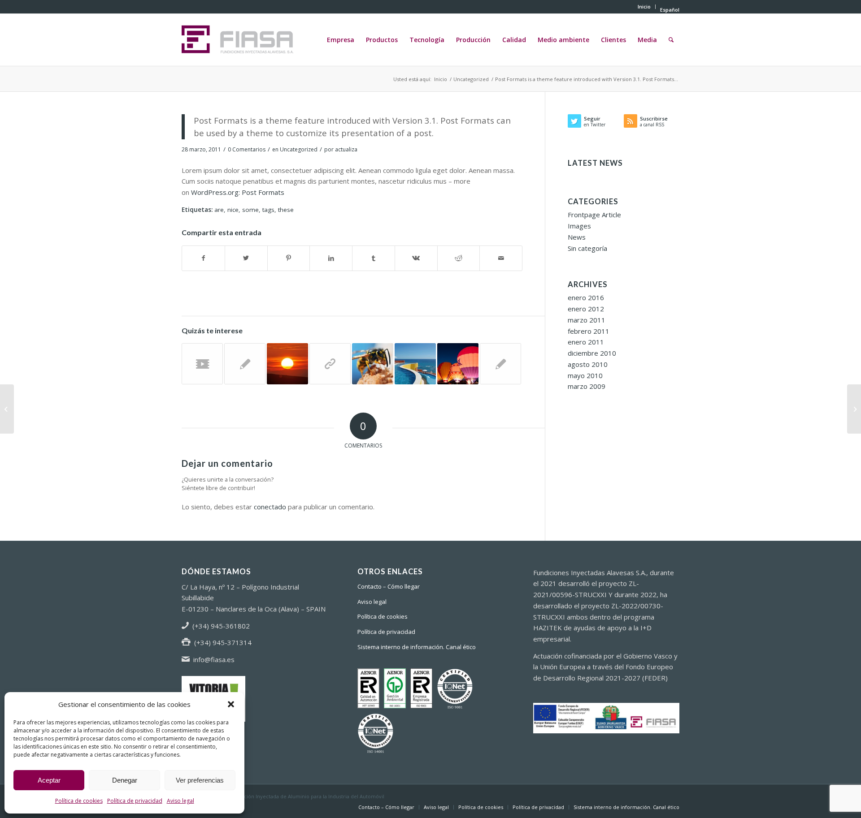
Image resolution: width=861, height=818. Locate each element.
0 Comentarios (246, 149)
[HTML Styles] (244, 363)
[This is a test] (287, 363)
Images (579, 225)
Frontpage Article (594, 214)
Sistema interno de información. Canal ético (416, 647)
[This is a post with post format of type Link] (330, 363)
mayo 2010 (585, 375)
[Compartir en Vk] (416, 258)
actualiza (346, 149)
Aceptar (49, 780)
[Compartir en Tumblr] (373, 258)
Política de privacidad (134, 801)
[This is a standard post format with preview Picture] (854, 409)
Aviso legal (180, 801)
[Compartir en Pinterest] (289, 258)
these (286, 210)
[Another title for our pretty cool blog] (202, 363)
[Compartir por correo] (501, 258)
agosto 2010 (588, 364)
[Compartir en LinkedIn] (331, 258)
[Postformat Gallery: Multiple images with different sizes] (457, 363)
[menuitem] (644, 6)
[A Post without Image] (500, 363)
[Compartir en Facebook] (203, 258)
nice (233, 210)
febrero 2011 (588, 331)
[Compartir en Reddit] (459, 258)
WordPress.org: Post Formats (237, 192)
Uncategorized (298, 149)
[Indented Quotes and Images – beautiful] (372, 363)
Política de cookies (79, 801)
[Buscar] (671, 40)
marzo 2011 (586, 319)
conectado (270, 506)
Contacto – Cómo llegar (388, 586)
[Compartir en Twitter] (246, 258)
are (219, 210)
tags (268, 210)
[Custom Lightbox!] (415, 363)
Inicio (644, 6)
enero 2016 (586, 297)
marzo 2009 (586, 386)
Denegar (124, 780)
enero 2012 (586, 308)
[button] (230, 704)
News (577, 236)
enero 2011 (586, 341)
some (250, 210)
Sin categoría (587, 248)
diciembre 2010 (592, 353)
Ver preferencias (200, 780)
